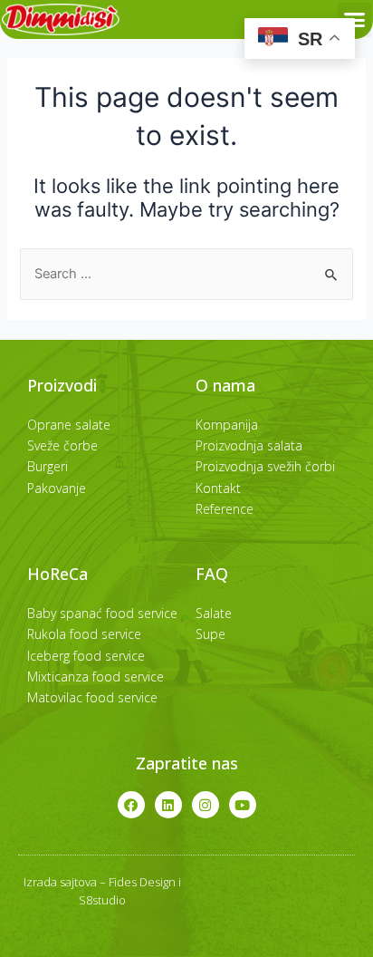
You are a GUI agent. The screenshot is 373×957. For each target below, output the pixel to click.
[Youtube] (242, 804)
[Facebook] (131, 804)
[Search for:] (186, 274)
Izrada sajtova (60, 882)
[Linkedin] (168, 804)
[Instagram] (205, 804)
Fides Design (142, 882)
